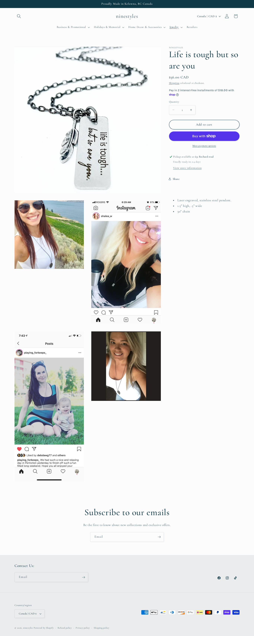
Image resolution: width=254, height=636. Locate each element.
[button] (19, 16)
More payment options (204, 145)
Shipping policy (101, 628)
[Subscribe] (159, 537)
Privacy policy (83, 628)
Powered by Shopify (44, 628)
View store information (187, 168)
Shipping (174, 83)
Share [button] (176, 179)
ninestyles (28, 628)
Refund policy (65, 628)
